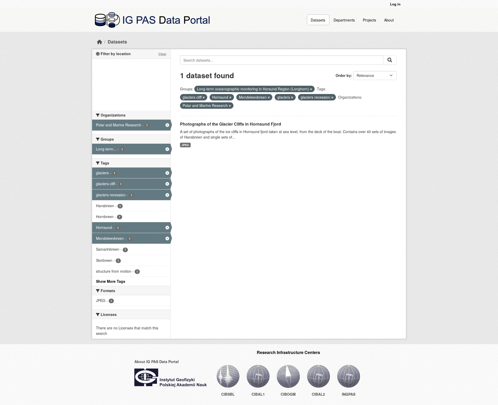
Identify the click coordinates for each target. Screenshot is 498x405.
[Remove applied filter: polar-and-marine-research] (230, 106)
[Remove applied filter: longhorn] (311, 89)
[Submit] (390, 60)
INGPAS (348, 394)
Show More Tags (110, 281)
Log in (395, 4)
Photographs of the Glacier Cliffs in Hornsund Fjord (230, 124)
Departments (344, 20)
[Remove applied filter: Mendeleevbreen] (269, 97)
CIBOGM (288, 394)
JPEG (185, 145)
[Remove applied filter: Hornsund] (230, 97)
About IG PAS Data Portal (156, 361)
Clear (162, 54)
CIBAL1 (258, 394)
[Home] (99, 41)
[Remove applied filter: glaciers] (292, 97)
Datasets (318, 20)
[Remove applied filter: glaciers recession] (332, 97)
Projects (369, 20)
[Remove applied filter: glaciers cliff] (204, 97)
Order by (343, 75)
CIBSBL (228, 394)
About (389, 20)
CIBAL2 (318, 394)
